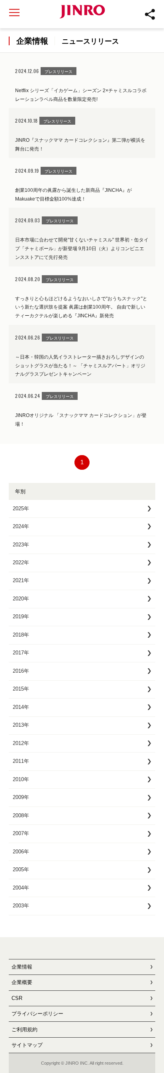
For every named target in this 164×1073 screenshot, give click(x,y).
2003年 (21, 906)
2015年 (21, 689)
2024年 (21, 526)
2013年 (21, 725)
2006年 (21, 852)
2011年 (21, 761)
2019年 (21, 616)
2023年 (21, 545)
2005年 (21, 869)
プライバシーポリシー (37, 1014)
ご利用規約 (24, 1029)
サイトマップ (27, 1045)
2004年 (21, 888)
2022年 (21, 562)
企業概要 (22, 982)
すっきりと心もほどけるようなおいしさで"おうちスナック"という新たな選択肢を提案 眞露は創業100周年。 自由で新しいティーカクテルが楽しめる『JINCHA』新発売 (81, 307)
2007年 (21, 833)
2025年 (21, 508)
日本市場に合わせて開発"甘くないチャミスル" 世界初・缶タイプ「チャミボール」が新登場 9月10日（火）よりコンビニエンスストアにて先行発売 (81, 248)
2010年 (21, 779)
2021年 (21, 580)
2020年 (21, 599)
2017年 (21, 653)
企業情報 (22, 967)
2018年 (21, 635)
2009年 (21, 797)
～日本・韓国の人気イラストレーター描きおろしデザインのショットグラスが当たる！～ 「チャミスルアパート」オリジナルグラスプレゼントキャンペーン (80, 365)
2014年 (21, 707)
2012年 (21, 743)
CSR (17, 998)
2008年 (21, 815)
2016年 (21, 671)
